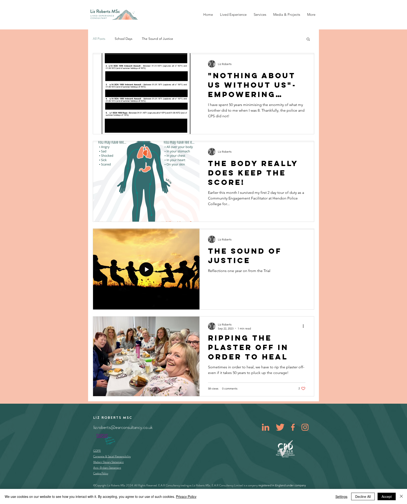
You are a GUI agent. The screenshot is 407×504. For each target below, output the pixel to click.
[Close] (401, 496)
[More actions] (305, 326)
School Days (123, 39)
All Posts (99, 39)
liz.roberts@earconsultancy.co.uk (123, 427)
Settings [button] (341, 496)
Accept (387, 496)
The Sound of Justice (157, 39)
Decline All (363, 496)
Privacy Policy (186, 496)
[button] (308, 39)
